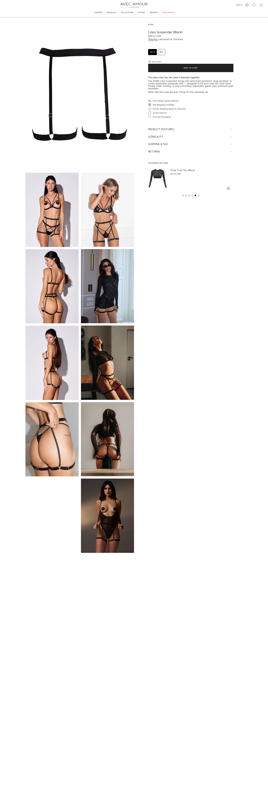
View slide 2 (186, 195)
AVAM (150, 24)
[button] (98, 12)
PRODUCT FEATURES (161, 129)
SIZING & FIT (155, 136)
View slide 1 (183, 195)
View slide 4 (192, 195)
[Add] (228, 188)
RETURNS (154, 151)
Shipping (153, 39)
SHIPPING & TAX (158, 144)
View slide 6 (198, 195)
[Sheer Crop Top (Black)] (157, 179)
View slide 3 (189, 195)
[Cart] (261, 5)
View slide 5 (195, 195)
